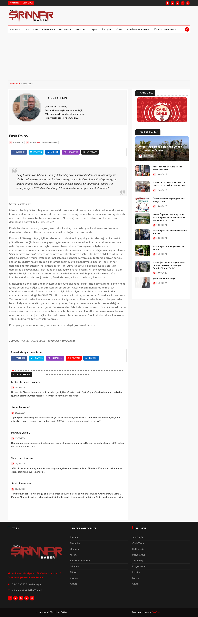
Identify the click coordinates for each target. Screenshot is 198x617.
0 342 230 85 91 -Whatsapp (26, 584)
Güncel (73, 572)
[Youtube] (188, 3)
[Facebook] (167, 3)
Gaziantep (65, 29)
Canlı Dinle (28, 2)
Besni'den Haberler (138, 29)
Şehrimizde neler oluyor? (165, 278)
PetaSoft (156, 612)
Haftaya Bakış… (20, 432)
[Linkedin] (177, 3)
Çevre (135, 583)
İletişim (106, 29)
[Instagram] (183, 3)
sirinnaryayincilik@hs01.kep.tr (27, 590)
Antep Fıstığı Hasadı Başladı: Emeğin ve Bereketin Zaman (160, 148)
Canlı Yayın (32, 29)
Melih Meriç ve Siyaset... (25, 382)
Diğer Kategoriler (163, 29)
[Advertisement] (99, 55)
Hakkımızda (138, 549)
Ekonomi (81, 29)
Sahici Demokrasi (21, 483)
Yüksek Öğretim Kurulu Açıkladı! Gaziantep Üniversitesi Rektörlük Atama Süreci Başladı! (169, 217)
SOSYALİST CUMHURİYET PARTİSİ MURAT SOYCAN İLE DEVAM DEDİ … (170, 184)
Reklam (74, 537)
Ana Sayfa (15, 29)
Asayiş (73, 583)
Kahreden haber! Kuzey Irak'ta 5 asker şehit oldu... (168, 168)
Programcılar (139, 566)
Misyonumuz (138, 554)
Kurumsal (48, 29)
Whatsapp (14, 2)
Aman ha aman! (20, 407)
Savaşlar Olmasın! (22, 458)
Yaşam (93, 29)
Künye (119, 29)
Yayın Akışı (137, 560)
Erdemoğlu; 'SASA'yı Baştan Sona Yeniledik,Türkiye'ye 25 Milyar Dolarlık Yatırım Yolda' (169, 265)
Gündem (74, 566)
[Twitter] (172, 3)
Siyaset (74, 578)
